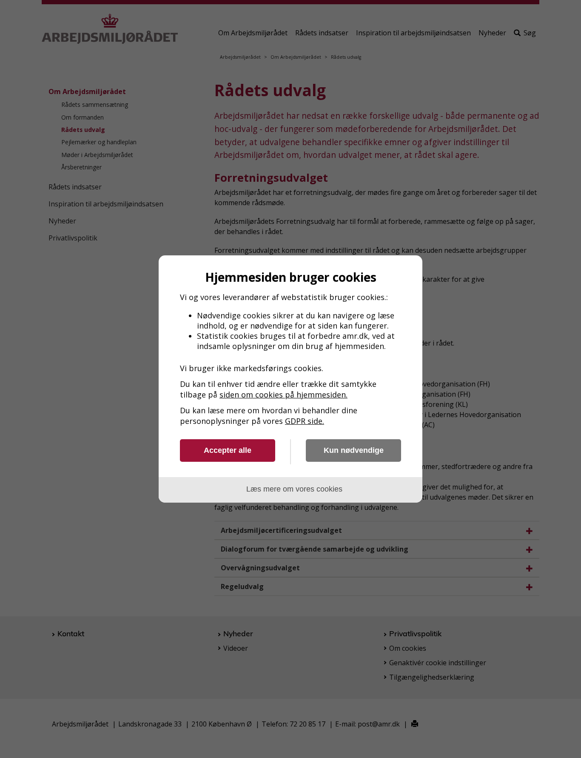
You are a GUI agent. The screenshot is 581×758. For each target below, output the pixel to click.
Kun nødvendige (354, 450)
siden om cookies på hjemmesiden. (283, 394)
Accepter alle (227, 450)
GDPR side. (304, 421)
